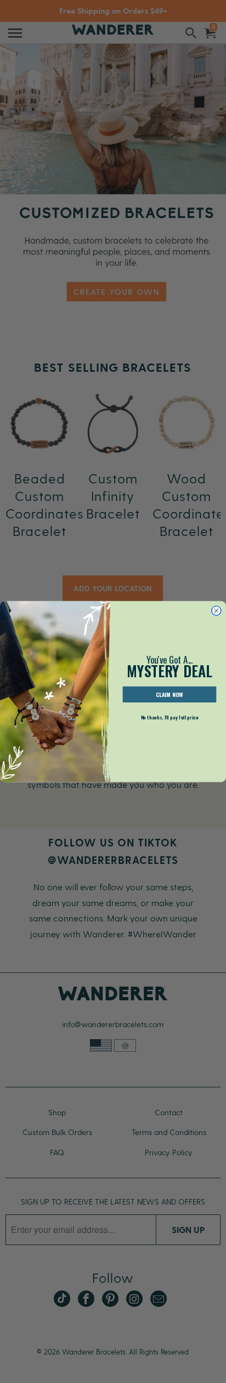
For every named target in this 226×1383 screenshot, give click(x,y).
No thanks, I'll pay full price (170, 717)
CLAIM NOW (169, 694)
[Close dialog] (217, 610)
